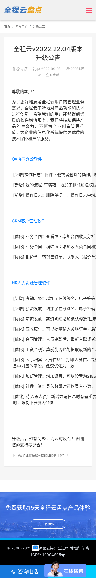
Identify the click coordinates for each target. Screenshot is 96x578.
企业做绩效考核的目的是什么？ (44, 455)
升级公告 (39, 26)
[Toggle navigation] (89, 11)
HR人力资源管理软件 (31, 282)
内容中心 (21, 26)
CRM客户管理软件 (29, 220)
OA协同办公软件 (27, 159)
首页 (7, 26)
